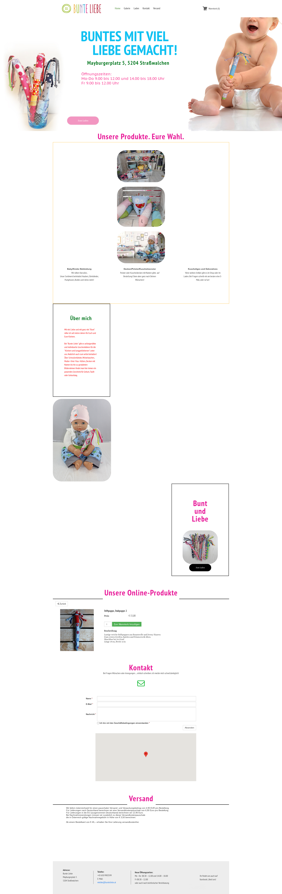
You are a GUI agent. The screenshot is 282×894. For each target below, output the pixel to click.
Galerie (127, 8)
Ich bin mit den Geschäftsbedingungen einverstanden (124, 723)
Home (117, 8)
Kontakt (146, 8)
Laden (136, 8)
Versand (156, 8)
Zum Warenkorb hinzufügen (127, 624)
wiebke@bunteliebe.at (106, 882)
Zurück (62, 603)
